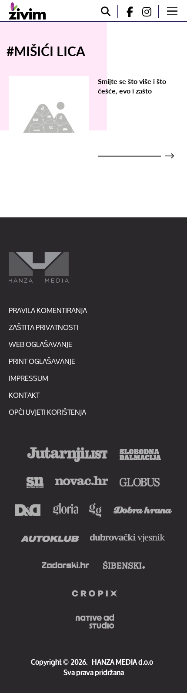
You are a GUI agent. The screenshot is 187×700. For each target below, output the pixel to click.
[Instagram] (150, 11)
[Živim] (27, 11)
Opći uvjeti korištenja (47, 412)
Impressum (28, 378)
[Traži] (105, 11)
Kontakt (24, 395)
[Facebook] (126, 11)
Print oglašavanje (42, 361)
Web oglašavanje (40, 344)
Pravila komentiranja (48, 310)
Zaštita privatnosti (43, 327)
